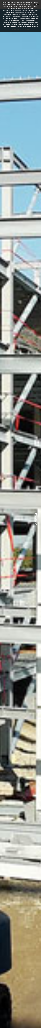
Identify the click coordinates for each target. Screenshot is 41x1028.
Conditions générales (23, 29)
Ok (12, 29)
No (15, 29)
